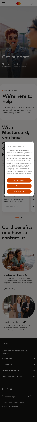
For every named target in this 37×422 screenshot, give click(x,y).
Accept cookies (19, 180)
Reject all (19, 186)
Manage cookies (19, 191)
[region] (19, 168)
